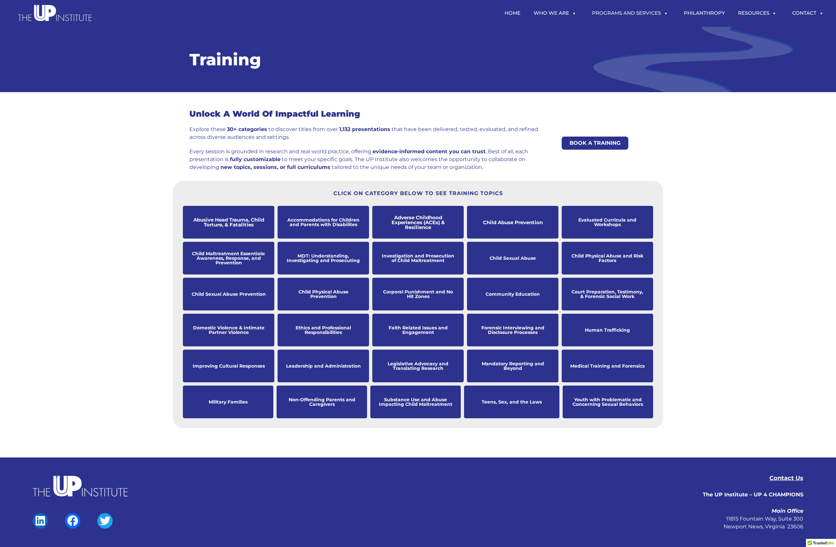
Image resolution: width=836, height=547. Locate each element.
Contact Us (786, 478)
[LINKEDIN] (40, 525)
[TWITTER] (105, 525)
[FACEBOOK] (72, 525)
